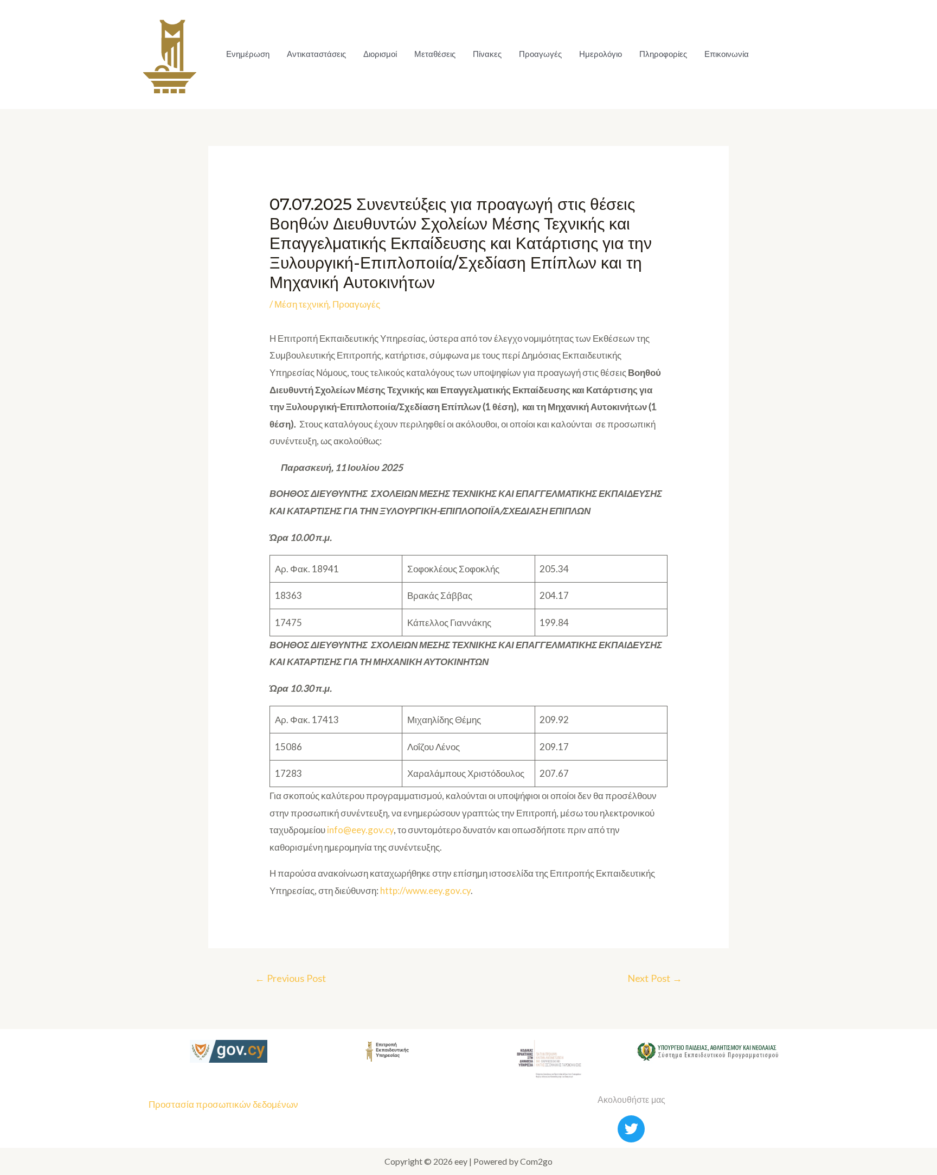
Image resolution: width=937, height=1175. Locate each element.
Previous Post (290, 978)
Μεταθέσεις (434, 54)
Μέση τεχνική (301, 304)
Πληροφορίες (663, 54)
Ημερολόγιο (600, 54)
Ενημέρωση (247, 54)
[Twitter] (631, 1128)
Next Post (654, 978)
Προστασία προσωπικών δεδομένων (223, 1104)
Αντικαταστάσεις (316, 54)
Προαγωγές (540, 54)
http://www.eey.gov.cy (425, 890)
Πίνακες (487, 54)
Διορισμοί (380, 54)
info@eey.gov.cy (360, 829)
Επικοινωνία (726, 54)
